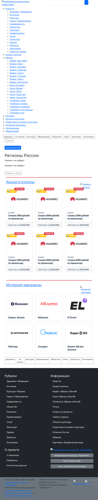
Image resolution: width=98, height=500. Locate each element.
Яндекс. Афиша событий (65, 391)
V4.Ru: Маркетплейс (72, 461)
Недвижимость (14, 401)
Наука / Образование (17, 396)
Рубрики (57, 437)
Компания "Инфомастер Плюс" (18, 490)
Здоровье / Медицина (18, 381)
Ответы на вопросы (62, 411)
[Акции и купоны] (86, 185)
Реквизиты (12, 460)
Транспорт (12, 427)
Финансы (11, 437)
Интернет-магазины (24, 284)
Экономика (12, 442)
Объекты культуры (62, 422)
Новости (57, 381)
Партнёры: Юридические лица (68, 442)
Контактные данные (17, 465)
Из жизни (11, 386)
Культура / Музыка (16, 391)
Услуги (56, 406)
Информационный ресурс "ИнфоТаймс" (72, 455)
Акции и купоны (20, 181)
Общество (12, 406)
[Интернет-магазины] (86, 289)
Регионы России (61, 432)
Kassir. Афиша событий (64, 396)
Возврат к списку (13, 173)
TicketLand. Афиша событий (66, 401)
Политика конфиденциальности (19, 495)
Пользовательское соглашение (18, 493)
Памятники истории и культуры (68, 427)
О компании (13, 455)
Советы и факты (61, 417)
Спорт (10, 422)
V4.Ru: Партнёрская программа (72, 466)
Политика (11, 411)
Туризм (10, 432)
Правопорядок (14, 417)
